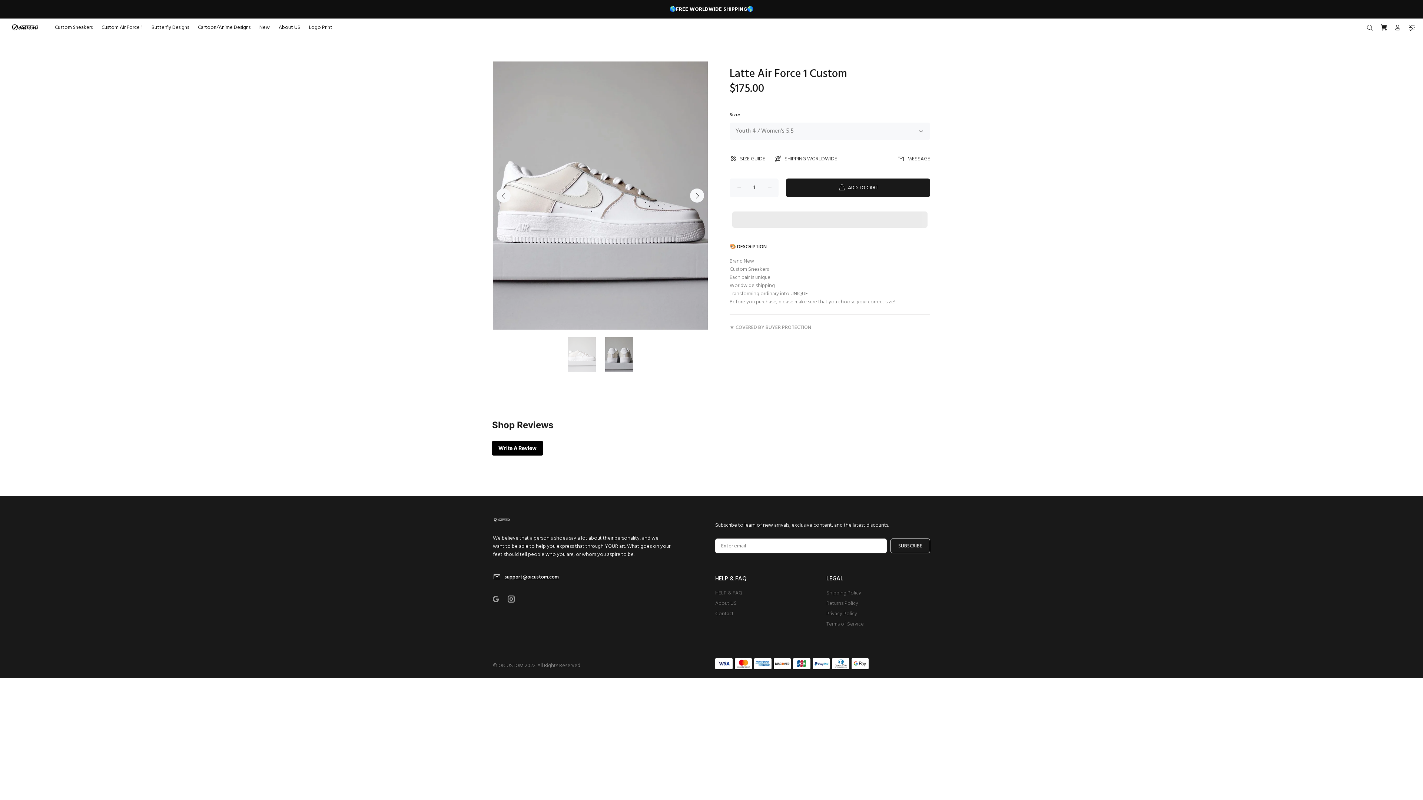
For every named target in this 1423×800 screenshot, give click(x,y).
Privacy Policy (841, 614)
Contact (724, 614)
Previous (504, 196)
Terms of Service (845, 624)
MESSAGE (919, 159)
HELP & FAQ (728, 593)
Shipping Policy (843, 593)
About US (726, 603)
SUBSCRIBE (910, 546)
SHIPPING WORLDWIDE (811, 159)
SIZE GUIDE (752, 159)
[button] (830, 212)
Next (697, 196)
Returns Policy (842, 603)
